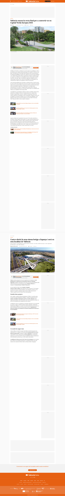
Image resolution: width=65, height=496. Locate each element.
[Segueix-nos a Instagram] (17, 1)
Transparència (46, 484)
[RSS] (18, 1)
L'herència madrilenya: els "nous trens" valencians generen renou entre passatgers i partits (27, 108)
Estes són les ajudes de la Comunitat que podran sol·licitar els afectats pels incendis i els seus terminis (26, 113)
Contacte (18, 484)
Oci (44, 480)
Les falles (20, 482)
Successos (41, 480)
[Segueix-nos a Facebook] (15, 1)
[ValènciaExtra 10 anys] (32, 1)
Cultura (38, 480)
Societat (35, 480)
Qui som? (21, 484)
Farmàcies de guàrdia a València (27, 482)
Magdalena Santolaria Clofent (14, 246)
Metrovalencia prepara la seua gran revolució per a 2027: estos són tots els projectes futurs (27, 314)
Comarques (24, 480)
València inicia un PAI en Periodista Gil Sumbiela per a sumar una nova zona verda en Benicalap (26, 129)
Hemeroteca (44, 482)
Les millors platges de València (37, 482)
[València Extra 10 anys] (32, 475)
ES (21, 1)
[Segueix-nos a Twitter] (16, 1)
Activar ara (35, 67)
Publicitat (42, 484)
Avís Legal (25, 484)
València (11, 18)
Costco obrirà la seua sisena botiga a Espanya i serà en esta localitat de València (27, 104)
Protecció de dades (30, 484)
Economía (31, 480)
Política (28, 480)
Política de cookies (36, 484)
